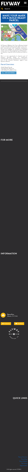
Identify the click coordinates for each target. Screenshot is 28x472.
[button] (25, 3)
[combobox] (14, 8)
